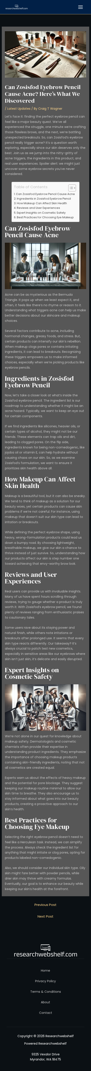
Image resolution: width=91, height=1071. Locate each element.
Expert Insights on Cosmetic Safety (41, 213)
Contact (45, 1013)
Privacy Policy (45, 981)
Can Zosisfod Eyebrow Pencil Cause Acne (45, 194)
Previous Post (45, 904)
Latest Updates (18, 108)
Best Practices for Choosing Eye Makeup (45, 217)
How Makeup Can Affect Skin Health (42, 203)
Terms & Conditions (45, 991)
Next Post (45, 916)
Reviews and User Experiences (38, 208)
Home (45, 970)
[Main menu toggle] (80, 7)
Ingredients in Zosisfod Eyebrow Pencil (44, 198)
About (45, 1002)
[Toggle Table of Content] (70, 188)
